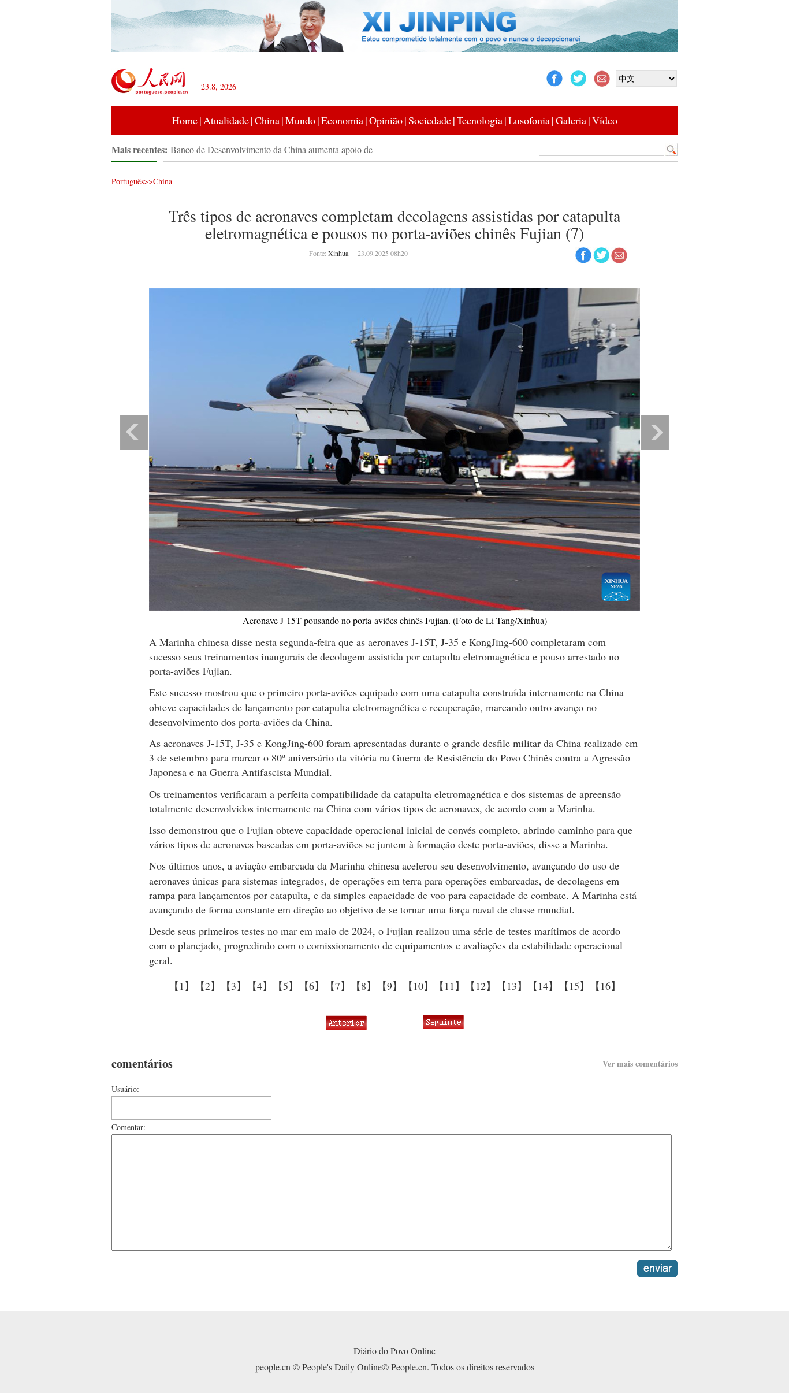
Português (127, 181)
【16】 (605, 986)
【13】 (511, 986)
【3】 (234, 986)
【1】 (182, 986)
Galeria (571, 120)
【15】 (574, 986)
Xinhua (338, 253)
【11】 (449, 986)
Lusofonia (529, 120)
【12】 (480, 986)
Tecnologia (480, 120)
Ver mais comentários (640, 1063)
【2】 (208, 986)
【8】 (364, 986)
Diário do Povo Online (394, 1350)
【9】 (390, 986)
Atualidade (226, 120)
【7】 (338, 986)
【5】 (286, 986)
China (267, 120)
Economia (342, 120)
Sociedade (429, 120)
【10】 (418, 986)
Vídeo (604, 120)
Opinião (386, 120)
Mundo (300, 120)
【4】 (260, 986)
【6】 (312, 986)
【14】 (543, 986)
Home (185, 120)
